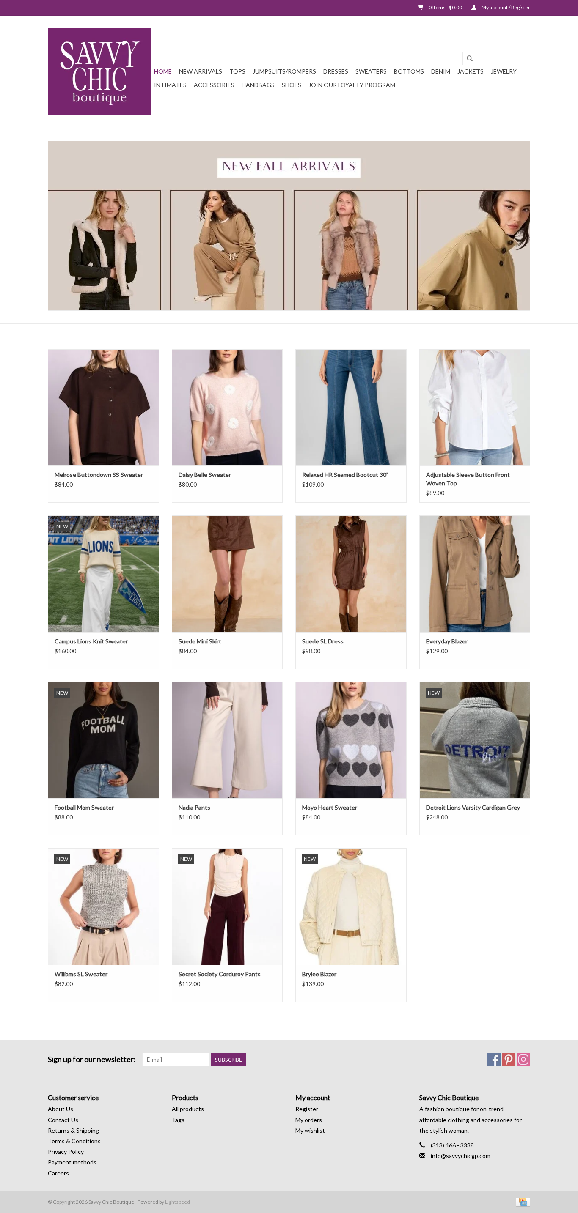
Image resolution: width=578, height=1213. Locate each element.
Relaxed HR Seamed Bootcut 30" (345, 474)
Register (306, 1108)
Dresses (335, 71)
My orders (308, 1119)
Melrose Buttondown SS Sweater (99, 474)
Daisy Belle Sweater (205, 474)
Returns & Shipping (73, 1130)
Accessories (214, 84)
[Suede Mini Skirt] (227, 573)
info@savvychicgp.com (460, 1155)
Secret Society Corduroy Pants (220, 974)
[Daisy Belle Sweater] (227, 407)
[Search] (469, 59)
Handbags (258, 84)
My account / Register (505, 7)
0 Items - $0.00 (445, 7)
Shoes (291, 84)
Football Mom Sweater (84, 807)
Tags (178, 1119)
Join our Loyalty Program (351, 84)
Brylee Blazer (319, 974)
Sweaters (371, 71)
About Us (60, 1108)
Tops (237, 71)
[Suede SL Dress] (351, 573)
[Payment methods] (521, 1201)
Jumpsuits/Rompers (284, 71)
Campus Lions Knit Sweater (91, 641)
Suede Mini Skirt (200, 641)
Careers (58, 1173)
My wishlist (310, 1130)
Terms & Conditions (74, 1141)
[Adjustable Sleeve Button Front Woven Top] (475, 407)
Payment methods (72, 1162)
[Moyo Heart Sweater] (351, 740)
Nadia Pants (194, 807)
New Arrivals (200, 71)
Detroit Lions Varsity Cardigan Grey (473, 807)
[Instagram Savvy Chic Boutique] (523, 1059)
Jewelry (504, 71)
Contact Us (63, 1119)
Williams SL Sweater (81, 974)
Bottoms (409, 71)
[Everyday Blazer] (475, 573)
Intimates (170, 84)
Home (163, 71)
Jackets (470, 71)
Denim (440, 71)
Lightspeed (177, 1202)
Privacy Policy (66, 1151)
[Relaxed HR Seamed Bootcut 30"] (351, 407)
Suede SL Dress (323, 641)
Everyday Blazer (447, 641)
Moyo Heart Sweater (329, 807)
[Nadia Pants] (227, 740)
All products (188, 1108)
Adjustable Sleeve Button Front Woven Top (468, 479)
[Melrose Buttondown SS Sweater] (103, 407)
